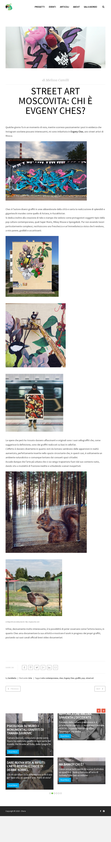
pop (83, 678)
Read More (25, 734)
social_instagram (103, 811)
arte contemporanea (49, 678)
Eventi (52, 6)
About (76, 6)
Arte (30, 678)
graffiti (78, 678)
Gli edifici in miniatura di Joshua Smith (38, 754)
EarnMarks (12, 678)
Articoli (64, 6)
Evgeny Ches (69, 678)
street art (90, 678)
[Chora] (9, 7)
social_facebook (100, 811)
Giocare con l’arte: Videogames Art (86, 720)
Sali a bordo (90, 6)
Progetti (40, 6)
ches (61, 678)
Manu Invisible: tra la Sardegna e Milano (36, 717)
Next (98, 689)
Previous (15, 689)
